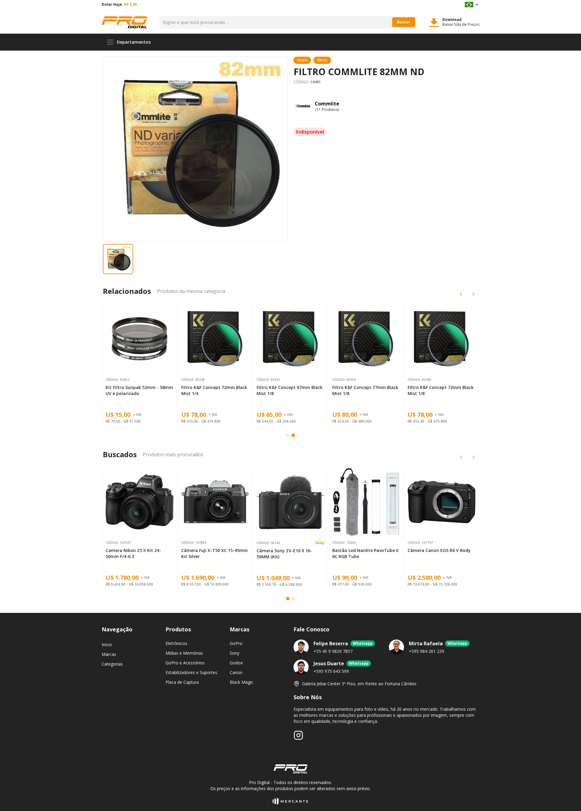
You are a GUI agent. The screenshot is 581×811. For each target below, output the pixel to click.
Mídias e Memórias (184, 653)
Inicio (107, 644)
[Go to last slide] (460, 457)
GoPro (236, 643)
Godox (236, 663)
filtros (322, 60)
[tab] (287, 435)
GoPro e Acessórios (185, 663)
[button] (118, 259)
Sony (319, 542)
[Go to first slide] (473, 294)
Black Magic (241, 682)
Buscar (403, 22)
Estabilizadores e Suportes (191, 672)
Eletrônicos (176, 643)
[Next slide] (473, 457)
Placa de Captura (182, 682)
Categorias (112, 664)
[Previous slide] (460, 294)
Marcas (109, 654)
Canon (236, 672)
